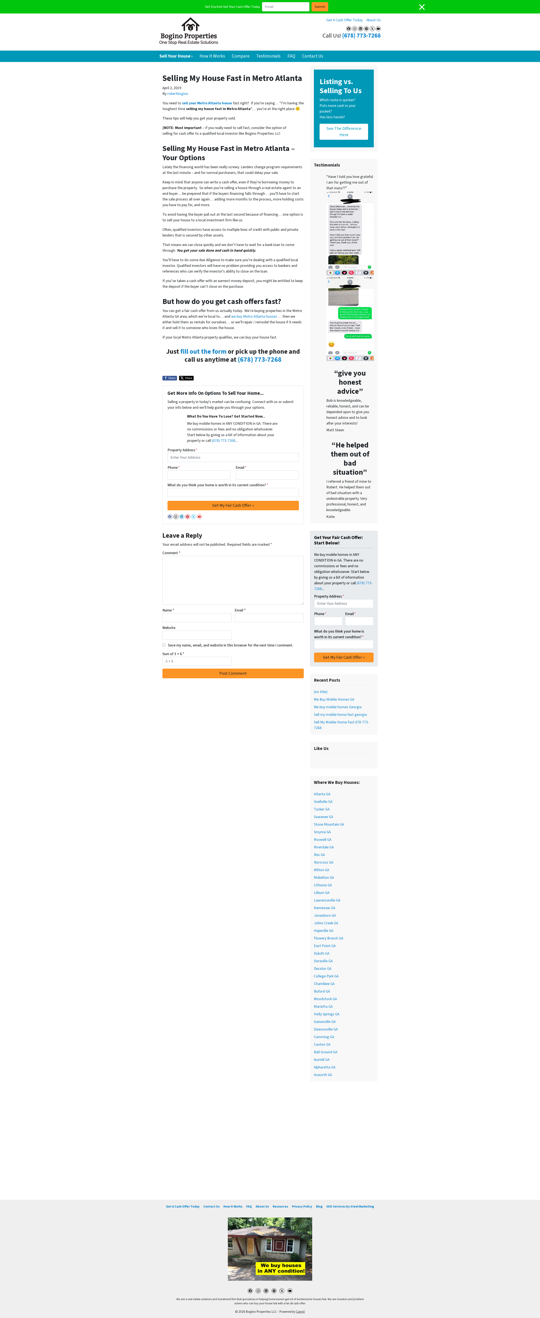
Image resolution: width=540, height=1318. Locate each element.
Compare (241, 56)
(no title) (321, 692)
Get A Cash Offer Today (344, 20)
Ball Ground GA (325, 1052)
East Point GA (325, 946)
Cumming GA (324, 1037)
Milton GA (321, 870)
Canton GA (322, 1044)
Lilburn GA (321, 892)
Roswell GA (322, 839)
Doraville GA (323, 961)
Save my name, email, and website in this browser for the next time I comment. (230, 645)
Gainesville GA (325, 1021)
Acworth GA (323, 1075)
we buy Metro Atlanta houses (254, 316)
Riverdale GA (324, 847)
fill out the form (203, 351)
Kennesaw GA (324, 908)
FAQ (291, 56)
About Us (373, 20)
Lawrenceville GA (327, 900)
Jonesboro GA (325, 915)
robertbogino (177, 93)
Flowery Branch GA (328, 938)
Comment (171, 553)
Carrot (300, 1311)
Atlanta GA (322, 794)
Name (168, 610)
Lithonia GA (323, 885)
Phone (173, 467)
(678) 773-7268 (361, 35)
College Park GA (326, 976)
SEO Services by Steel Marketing (350, 1206)
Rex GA (319, 854)
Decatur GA (322, 968)
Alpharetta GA (324, 1067)
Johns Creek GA (326, 923)
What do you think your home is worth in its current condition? (217, 485)
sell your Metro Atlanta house (207, 103)
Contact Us (312, 56)
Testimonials (268, 56)
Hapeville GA (323, 930)
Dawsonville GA (326, 1029)
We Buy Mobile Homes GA (334, 699)
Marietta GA (323, 1006)
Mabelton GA (324, 877)
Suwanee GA (323, 817)
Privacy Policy (302, 1206)
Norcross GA (323, 862)
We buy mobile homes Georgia (338, 707)
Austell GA (321, 1059)
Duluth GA (321, 953)
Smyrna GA (322, 832)
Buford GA (322, 991)
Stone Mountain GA (329, 824)
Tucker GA (321, 809)
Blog (319, 1206)
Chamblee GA (324, 983)
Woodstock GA (325, 999)
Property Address (182, 450)
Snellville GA (323, 801)
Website (168, 627)
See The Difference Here (344, 131)
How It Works (212, 56)
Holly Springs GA (326, 1014)
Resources (280, 1206)
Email (241, 467)
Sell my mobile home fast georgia (340, 714)
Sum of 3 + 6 (173, 654)
